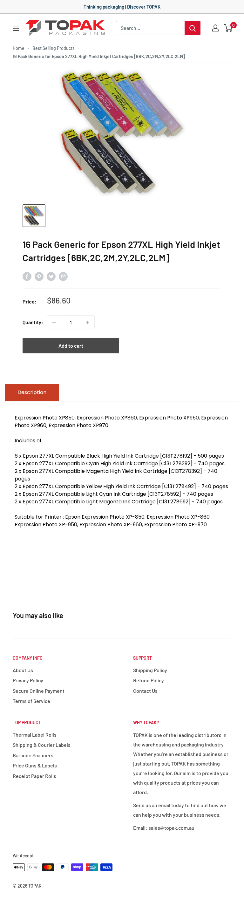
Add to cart (70, 346)
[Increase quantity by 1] (87, 322)
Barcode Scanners (33, 755)
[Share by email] (63, 276)
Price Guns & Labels (35, 765)
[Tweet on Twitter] (51, 276)
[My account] (215, 27)
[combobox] (150, 28)
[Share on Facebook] (27, 276)
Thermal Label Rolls (35, 735)
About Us (23, 670)
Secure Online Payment (38, 691)
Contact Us (145, 691)
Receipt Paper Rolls (34, 776)
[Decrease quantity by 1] (54, 322)
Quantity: (33, 322)
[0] (228, 28)
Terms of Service (31, 701)
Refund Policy (148, 680)
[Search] (192, 28)
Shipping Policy (150, 670)
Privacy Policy (28, 680)
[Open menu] (16, 28)
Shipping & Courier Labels (42, 745)
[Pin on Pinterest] (39, 276)
